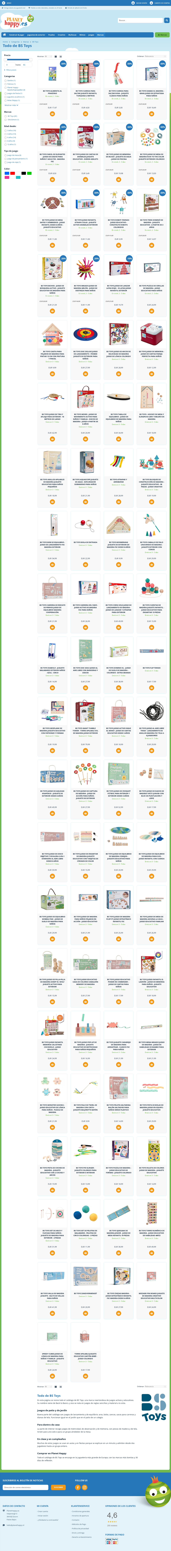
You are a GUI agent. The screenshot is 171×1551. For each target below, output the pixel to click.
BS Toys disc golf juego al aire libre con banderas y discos (85, 670)
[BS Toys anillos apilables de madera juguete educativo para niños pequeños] (52, 462)
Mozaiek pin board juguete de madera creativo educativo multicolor (152, 1295)
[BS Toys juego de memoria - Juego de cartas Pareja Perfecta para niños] (151, 334)
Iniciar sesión (43, 1515)
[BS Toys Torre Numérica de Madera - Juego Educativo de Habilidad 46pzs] (151, 1213)
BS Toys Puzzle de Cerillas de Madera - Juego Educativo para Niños (151, 288)
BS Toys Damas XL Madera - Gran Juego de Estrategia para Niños (151, 93)
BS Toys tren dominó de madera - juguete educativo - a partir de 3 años (151, 223)
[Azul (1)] (7, 173)
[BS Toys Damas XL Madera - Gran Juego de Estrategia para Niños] (151, 74)
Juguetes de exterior (36, 35)
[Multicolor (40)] (12, 177)
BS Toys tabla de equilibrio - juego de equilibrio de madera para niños (118, 418)
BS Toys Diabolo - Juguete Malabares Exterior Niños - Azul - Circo (52, 670)
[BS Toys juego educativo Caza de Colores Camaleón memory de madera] (85, 962)
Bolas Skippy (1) (13, 100)
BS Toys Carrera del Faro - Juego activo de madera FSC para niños (85, 607)
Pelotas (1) (11, 84)
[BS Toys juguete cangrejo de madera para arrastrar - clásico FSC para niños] (118, 1025)
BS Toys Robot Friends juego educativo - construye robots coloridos (118, 223)
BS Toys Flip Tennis (151, 668)
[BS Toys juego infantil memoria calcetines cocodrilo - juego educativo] (52, 1025)
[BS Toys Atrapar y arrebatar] (118, 462)
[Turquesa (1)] (18, 177)
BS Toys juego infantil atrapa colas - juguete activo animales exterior (85, 222)
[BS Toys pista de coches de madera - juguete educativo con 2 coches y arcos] (52, 1151)
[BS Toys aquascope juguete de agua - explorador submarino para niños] (85, 462)
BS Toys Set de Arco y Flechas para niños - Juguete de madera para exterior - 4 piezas (52, 1234)
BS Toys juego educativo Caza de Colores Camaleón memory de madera (85, 981)
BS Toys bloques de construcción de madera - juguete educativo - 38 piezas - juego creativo (151, 483)
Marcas (100, 35)
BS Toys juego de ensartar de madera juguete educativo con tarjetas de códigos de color (85, 857)
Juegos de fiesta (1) (14, 93)
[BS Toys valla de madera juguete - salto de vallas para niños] (52, 1276)
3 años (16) (11, 130)
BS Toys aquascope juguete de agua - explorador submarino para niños (85, 481)
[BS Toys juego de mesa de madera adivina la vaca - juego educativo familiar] (151, 899)
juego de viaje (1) (14, 162)
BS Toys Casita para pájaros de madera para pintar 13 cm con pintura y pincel (52, 355)
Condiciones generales (81, 1511)
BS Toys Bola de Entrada (85, 542)
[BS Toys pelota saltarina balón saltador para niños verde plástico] (118, 1088)
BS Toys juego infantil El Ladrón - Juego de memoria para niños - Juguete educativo (151, 983)
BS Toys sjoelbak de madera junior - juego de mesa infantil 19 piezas (118, 1233)
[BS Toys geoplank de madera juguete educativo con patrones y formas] (52, 711)
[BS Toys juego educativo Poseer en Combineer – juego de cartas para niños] (118, 962)
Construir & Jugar (16, 35)
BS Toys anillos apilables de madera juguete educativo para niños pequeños (52, 483)
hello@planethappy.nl (15, 1525)
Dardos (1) (11, 80)
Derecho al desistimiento (82, 1537)
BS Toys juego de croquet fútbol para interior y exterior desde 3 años (119, 793)
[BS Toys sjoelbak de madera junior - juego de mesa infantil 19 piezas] (118, 1213)
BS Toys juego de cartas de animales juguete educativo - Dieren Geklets (85, 156)
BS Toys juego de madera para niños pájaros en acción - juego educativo (85, 919)
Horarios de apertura (80, 1515)
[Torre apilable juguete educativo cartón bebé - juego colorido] (85, 1337)
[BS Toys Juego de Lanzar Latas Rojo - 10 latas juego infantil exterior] (118, 269)
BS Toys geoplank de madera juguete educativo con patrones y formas (52, 730)
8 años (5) (11, 141)
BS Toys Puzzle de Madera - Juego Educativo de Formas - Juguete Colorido (118, 1170)
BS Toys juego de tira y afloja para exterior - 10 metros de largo (52, 416)
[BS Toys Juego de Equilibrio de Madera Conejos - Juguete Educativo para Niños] (118, 837)
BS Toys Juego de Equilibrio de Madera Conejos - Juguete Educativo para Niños (118, 857)
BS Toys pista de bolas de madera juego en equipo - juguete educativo (152, 1107)
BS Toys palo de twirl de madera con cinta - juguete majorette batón (85, 1107)
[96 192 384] (48, 56)
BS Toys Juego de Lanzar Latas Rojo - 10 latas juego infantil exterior (118, 288)
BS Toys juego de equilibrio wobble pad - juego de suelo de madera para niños (52, 920)
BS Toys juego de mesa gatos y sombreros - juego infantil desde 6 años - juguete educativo (52, 223)
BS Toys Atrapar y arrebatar (118, 480)
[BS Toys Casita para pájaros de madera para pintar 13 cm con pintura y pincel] (52, 334)
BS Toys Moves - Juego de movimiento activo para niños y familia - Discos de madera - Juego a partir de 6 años (85, 419)
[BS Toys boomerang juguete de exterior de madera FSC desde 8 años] (118, 525)
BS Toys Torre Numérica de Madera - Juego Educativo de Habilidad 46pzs (151, 1233)
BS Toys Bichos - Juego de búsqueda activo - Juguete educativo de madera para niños (52, 289)
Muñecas (72, 35)
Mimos (82, 35)
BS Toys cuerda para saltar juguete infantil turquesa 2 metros (85, 93)
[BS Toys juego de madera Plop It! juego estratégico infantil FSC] (118, 899)
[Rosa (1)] (7, 177)
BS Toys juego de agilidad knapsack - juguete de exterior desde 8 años (52, 793)
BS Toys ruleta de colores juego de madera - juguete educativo (151, 1170)
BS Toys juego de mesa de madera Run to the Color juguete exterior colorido (151, 156)
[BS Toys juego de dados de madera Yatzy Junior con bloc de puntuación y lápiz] (151, 774)
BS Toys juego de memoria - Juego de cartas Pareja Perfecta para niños (151, 353)
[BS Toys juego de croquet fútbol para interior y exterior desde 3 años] (118, 774)
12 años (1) (11, 144)
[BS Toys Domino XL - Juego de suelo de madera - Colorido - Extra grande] (118, 651)
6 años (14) (11, 137)
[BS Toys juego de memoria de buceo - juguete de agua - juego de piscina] (118, 137)
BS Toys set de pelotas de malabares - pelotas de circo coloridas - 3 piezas (85, 1233)
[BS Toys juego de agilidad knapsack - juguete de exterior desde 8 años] (52, 774)
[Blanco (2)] (18, 173)
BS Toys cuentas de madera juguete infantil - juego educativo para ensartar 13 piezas (151, 608)
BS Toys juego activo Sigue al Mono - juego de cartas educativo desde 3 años (118, 730)
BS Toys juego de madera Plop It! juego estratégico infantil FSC (118, 919)
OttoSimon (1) (13, 119)
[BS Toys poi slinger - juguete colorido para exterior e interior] (85, 1151)
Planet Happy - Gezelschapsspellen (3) (16, 88)
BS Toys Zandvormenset (85, 1293)
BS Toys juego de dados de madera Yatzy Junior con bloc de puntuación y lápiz (151, 794)
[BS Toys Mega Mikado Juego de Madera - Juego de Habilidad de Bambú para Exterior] (151, 1025)
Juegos (91, 35)
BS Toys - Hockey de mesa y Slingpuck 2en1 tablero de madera (151, 416)
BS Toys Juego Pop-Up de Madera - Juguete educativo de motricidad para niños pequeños (85, 1046)
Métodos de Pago (79, 1524)
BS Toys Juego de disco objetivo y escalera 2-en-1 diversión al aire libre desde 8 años (52, 857)
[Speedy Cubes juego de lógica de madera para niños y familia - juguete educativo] (52, 1337)
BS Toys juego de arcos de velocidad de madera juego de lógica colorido (118, 353)
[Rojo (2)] (12, 173)
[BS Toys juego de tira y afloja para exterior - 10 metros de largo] (52, 397)
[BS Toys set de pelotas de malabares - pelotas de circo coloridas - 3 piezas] (85, 1213)
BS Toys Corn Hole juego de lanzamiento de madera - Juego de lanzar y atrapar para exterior (118, 608)
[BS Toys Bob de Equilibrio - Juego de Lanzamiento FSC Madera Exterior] (52, 525)
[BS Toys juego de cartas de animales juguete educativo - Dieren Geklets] (85, 137)
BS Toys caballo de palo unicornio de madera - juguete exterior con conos (151, 546)
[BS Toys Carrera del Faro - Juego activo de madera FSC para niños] (85, 588)
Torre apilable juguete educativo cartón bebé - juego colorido (85, 1356)
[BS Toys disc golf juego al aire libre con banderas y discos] (85, 651)
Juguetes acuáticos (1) (15, 97)
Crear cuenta (43, 1511)
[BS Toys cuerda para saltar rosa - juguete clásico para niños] (118, 74)
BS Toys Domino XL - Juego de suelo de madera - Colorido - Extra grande (118, 670)
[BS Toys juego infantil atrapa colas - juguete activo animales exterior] (85, 203)
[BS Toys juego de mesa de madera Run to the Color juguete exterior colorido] (151, 137)
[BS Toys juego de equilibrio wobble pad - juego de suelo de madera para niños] (52, 899)
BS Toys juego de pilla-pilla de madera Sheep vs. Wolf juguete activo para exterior (52, 983)
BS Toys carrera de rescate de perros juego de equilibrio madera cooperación (52, 608)
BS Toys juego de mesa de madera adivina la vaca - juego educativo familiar (152, 919)
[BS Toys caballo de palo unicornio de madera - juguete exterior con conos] (151, 525)
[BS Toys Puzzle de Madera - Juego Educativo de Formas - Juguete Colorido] (118, 1151)
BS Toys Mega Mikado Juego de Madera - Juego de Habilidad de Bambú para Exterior (151, 1046)
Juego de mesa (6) (14, 155)
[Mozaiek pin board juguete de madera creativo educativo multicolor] (151, 1276)
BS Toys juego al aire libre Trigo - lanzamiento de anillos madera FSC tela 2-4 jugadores (151, 732)
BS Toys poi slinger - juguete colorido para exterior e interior (85, 1170)
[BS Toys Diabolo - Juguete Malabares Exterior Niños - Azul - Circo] (52, 651)
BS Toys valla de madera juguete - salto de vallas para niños (52, 1295)
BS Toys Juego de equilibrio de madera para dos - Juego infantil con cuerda (151, 856)
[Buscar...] (167, 20)
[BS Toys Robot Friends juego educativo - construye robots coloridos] (118, 203)
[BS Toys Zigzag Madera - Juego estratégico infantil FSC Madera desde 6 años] (118, 1276)
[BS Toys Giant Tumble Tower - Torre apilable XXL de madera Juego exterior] (85, 711)
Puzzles (51, 35)
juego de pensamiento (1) (17, 158)
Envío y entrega (78, 1533)
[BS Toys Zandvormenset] (85, 1276)
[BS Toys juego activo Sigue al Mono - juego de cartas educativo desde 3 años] (118, 711)
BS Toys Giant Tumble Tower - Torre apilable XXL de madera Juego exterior (85, 730)
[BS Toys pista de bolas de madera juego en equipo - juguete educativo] (151, 1088)
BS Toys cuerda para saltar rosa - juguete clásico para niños (118, 93)
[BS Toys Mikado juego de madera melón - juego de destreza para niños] (85, 269)
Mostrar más (11, 105)
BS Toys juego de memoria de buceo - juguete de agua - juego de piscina (118, 156)
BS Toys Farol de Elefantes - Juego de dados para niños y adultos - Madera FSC (52, 158)
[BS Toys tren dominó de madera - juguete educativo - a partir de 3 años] (151, 203)
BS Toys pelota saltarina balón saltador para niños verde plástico (119, 1107)
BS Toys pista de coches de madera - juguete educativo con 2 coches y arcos (52, 1171)
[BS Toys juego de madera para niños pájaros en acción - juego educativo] (85, 899)
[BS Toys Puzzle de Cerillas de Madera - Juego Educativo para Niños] (151, 269)
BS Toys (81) (12, 116)
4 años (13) (11, 134)
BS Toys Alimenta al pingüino (52, 92)
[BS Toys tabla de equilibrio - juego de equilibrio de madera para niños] (118, 397)
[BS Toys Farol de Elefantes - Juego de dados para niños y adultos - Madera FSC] (52, 137)
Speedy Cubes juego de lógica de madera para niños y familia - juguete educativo (52, 1357)
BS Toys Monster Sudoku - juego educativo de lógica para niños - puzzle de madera (52, 1108)
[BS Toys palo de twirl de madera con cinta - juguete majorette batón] (85, 1088)
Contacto (75, 1520)
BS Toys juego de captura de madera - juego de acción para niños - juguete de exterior (85, 794)
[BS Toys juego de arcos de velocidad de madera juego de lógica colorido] (118, 334)
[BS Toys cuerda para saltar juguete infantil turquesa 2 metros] (85, 74)
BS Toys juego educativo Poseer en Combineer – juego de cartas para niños (118, 983)
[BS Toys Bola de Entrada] (85, 525)
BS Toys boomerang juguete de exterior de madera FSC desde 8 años (118, 544)
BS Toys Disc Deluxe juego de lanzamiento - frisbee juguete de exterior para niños (85, 355)
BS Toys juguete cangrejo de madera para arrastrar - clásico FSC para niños (119, 1046)
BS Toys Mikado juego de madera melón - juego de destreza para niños (85, 288)
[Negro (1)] (24, 173)
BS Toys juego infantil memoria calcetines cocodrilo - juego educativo (52, 1046)
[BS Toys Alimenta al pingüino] (52, 74)
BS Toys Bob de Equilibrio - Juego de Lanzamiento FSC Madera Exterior (52, 544)
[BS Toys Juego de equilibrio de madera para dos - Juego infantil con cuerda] (151, 837)
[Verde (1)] (29, 173)
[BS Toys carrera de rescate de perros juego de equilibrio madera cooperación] (52, 588)
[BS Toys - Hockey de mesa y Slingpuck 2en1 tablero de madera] (151, 397)
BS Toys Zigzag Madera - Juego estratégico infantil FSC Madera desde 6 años (118, 1295)
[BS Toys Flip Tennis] (151, 651)
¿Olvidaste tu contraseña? (48, 1520)
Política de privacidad (80, 1528)
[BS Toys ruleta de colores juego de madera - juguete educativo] (151, 1151)
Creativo (61, 35)
